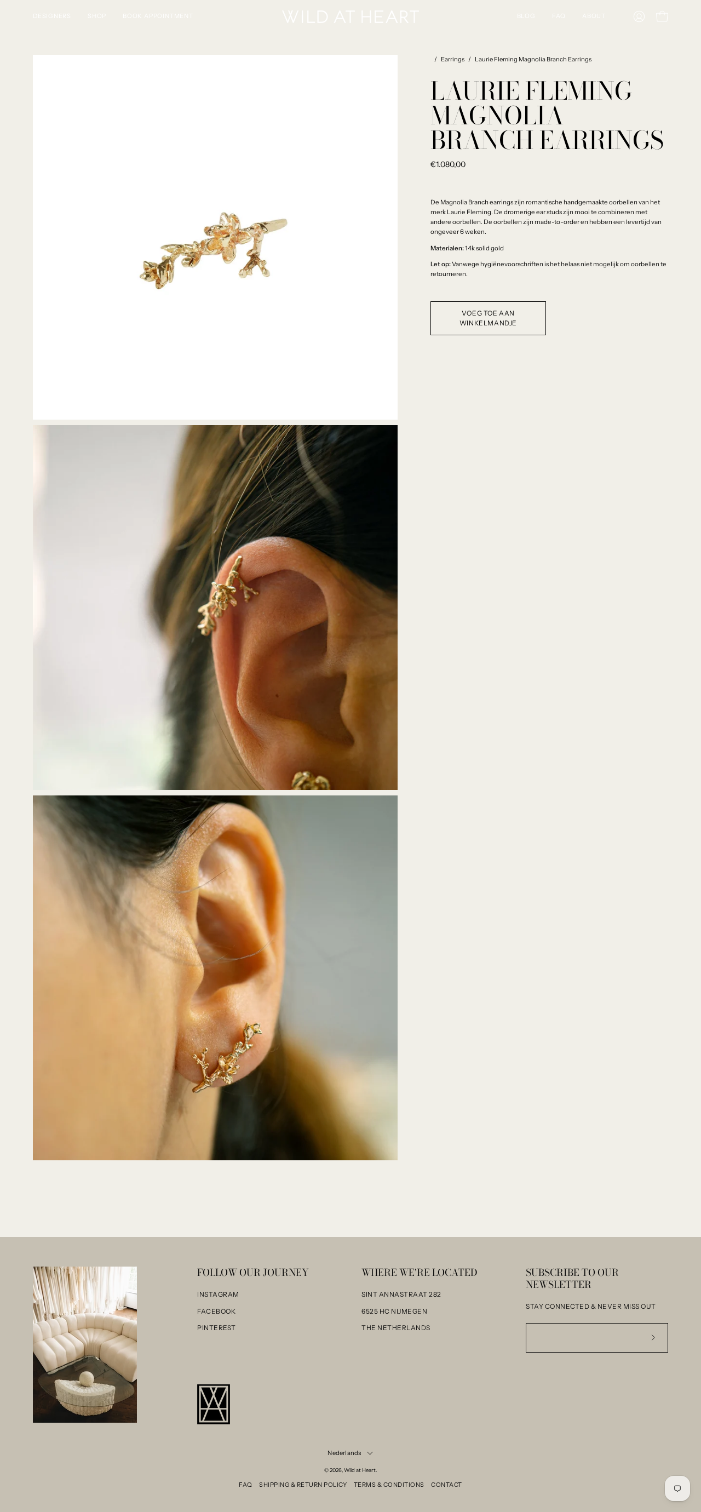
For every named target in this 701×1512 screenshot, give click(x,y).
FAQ (245, 1484)
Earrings (452, 59)
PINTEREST (216, 1328)
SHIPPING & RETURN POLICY (303, 1484)
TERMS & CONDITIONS (389, 1484)
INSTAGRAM (218, 1294)
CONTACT (446, 1484)
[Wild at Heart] (350, 16)
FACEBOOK (216, 1311)
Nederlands (344, 1453)
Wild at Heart (360, 1470)
